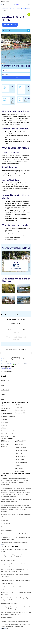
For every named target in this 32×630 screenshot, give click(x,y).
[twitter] (9, 364)
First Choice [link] (18, 453)
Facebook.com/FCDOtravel (8, 496)
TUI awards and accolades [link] (8, 434)
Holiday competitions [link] (21, 462)
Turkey (18, 8)
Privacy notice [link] (4, 405)
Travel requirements (6, 527)
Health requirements (6, 530)
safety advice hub (10, 537)
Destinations (5, 8)
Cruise (2, 385)
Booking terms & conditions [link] (5, 409)
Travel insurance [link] (19, 441)
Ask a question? (16, 357)
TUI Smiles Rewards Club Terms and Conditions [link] (8, 437)
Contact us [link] (16, 332)
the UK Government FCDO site (11, 499)
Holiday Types (5, 380)
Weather (12, 8)
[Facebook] (4, 364)
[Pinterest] (27, 364)
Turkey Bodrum (25, 8)
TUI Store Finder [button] (16, 324)
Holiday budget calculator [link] (22, 450)
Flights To (3, 376)
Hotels (2, 399)
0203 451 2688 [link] (16, 340)
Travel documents (5, 523)
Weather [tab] (6, 30)
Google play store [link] (20, 410)
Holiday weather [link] (19, 459)
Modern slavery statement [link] (8, 416)
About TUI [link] (18, 404)
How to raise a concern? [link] (7, 431)
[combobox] (16, 353)
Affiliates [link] (3, 428)
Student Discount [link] (19, 471)
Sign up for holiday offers (18, 359)
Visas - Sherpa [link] (19, 468)
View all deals (10, 25)
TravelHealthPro (7, 533)
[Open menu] (3, 4)
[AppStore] (8, 368)
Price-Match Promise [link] (20, 447)
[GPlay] (3, 368)
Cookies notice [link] (5, 441)
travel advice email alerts (17, 505)
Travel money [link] (19, 444)
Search (16, 77)
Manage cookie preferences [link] (5, 445)
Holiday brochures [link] (20, 456)
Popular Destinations (6, 371)
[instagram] (21, 364)
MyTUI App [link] (18, 407)
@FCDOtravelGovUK (15, 494)
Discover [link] (17, 465)
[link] (16, 4)
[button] (29, 5)
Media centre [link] (4, 422)
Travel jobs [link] (4, 425)
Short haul (3, 394)
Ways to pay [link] (4, 419)
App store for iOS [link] (20, 413)
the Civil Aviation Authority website (13, 624)
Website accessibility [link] (6, 413)
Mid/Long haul (5, 390)
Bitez (4, 10)
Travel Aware (4, 520)
